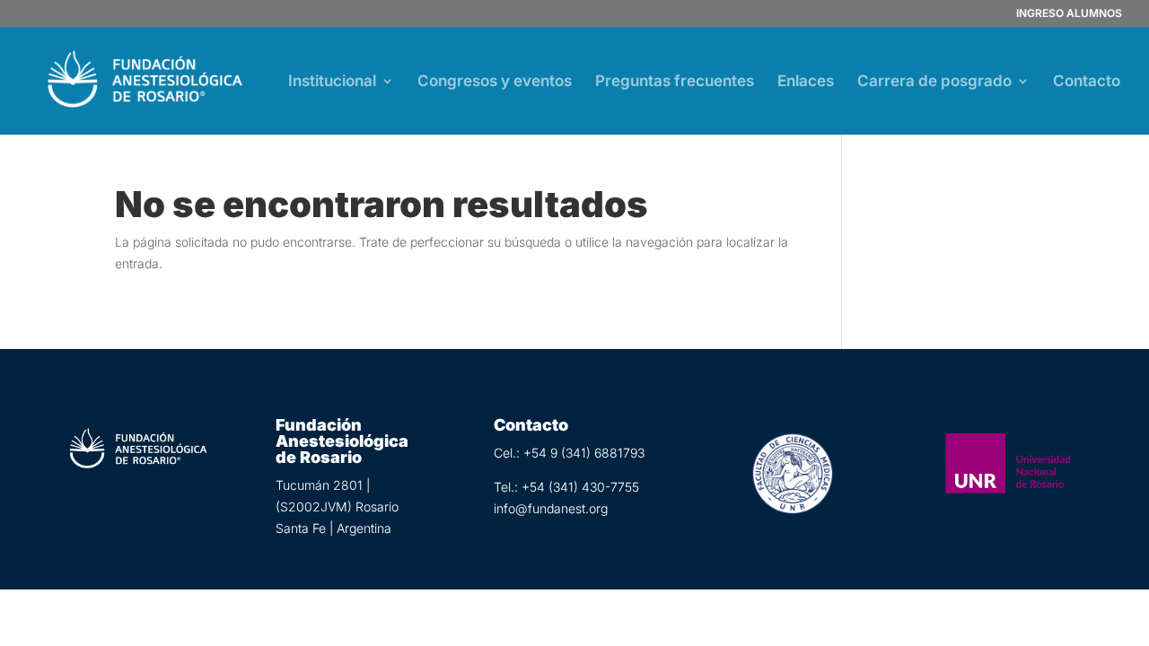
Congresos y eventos (494, 82)
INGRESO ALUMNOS (1069, 14)
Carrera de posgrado (934, 82)
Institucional (332, 82)
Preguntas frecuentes (674, 82)
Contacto (1086, 82)
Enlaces (805, 82)
